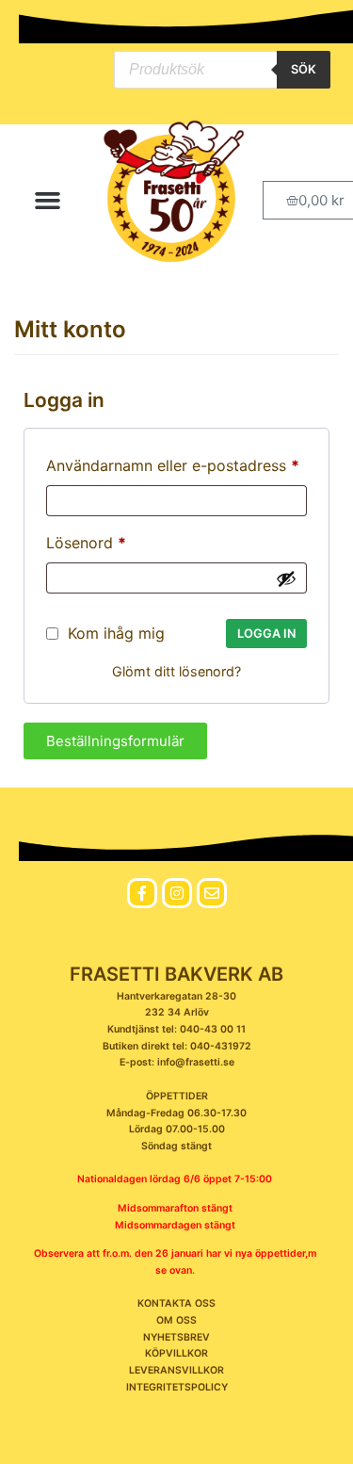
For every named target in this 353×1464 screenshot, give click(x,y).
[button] (48, 200)
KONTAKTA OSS (176, 1303)
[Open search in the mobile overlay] (222, 70)
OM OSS (176, 1320)
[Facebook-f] (142, 893)
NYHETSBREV (176, 1337)
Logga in (266, 633)
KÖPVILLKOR (176, 1353)
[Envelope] (212, 893)
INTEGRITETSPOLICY (177, 1387)
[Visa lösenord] (286, 578)
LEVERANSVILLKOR (176, 1370)
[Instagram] (177, 893)
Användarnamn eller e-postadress (172, 462)
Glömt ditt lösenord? (176, 671)
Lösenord (86, 540)
